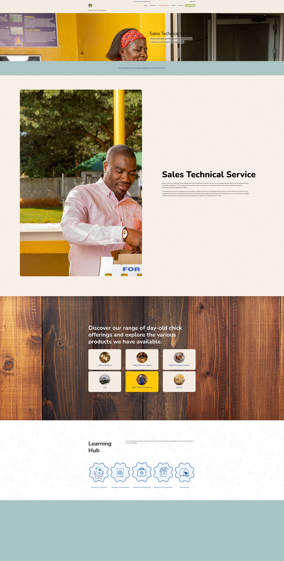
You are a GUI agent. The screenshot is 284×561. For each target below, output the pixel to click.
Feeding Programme (111, 487)
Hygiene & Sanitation (154, 487)
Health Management (132, 487)
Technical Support (90, 487)
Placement (175, 487)
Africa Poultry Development (142, 1)
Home (90, 10)
